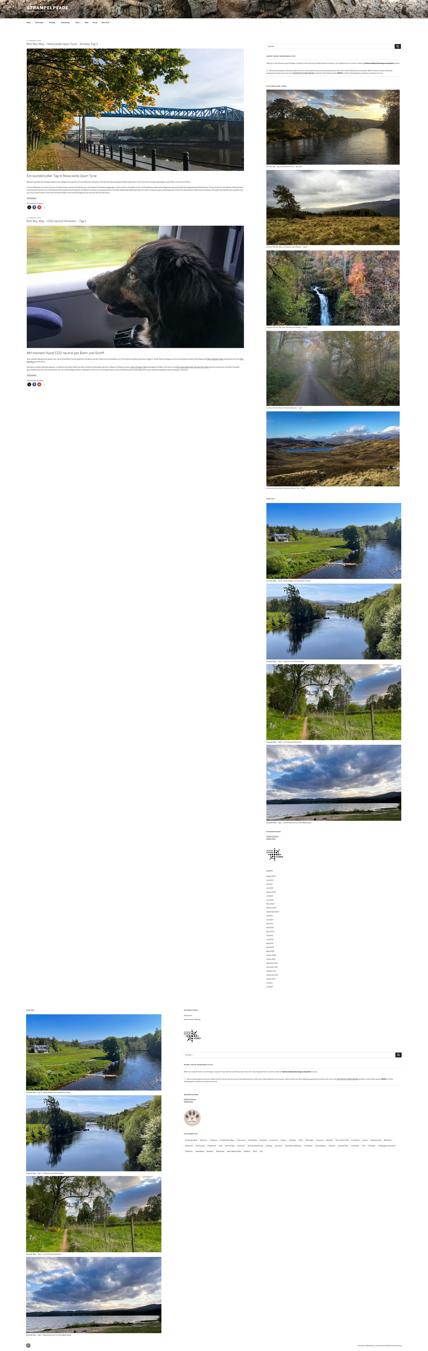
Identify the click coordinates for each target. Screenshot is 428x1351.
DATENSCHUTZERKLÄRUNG (303, 73)
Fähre (301, 1140)
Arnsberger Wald (191, 1140)
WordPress (370, 1346)
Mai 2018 (269, 943)
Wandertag (220, 1151)
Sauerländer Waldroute (293, 1146)
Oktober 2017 (271, 971)
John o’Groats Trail (138, 367)
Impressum (188, 1015)
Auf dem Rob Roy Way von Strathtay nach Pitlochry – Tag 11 (286, 247)
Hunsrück (319, 1140)
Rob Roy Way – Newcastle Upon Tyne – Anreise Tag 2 (62, 44)
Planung (52, 22)
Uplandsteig (199, 1151)
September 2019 (272, 912)
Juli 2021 (269, 884)
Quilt (220, 1146)
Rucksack (241, 1146)
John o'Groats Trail (341, 1140)
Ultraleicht (188, 1151)
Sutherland (355, 1146)
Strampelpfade (47, 7)
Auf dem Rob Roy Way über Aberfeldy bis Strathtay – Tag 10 (286, 327)
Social (95, 22)
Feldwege (292, 1140)
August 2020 (271, 892)
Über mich (105, 22)
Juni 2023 (269, 880)
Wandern (210, 1151)
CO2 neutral (241, 1140)
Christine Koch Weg (227, 1140)
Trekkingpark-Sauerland (386, 1146)
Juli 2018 (269, 935)
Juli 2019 (269, 916)
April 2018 (270, 947)
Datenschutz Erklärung (192, 1019)
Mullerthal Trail (376, 1140)
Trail (363, 1146)
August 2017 (271, 979)
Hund (77, 22)
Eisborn (283, 1140)
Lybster (365, 1140)
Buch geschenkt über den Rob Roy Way (192, 367)
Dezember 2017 (272, 963)
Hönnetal (329, 1140)
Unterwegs (39, 22)
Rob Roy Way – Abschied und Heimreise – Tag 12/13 (284, 166)
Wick (255, 1151)
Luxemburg (355, 1140)
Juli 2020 (269, 896)
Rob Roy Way (230, 1146)
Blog (86, 22)
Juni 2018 (269, 939)
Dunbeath (263, 1140)
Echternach (274, 1140)
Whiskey (247, 1151)
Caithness (213, 1140)
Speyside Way (343, 1146)
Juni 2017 (269, 987)
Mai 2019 (269, 924)
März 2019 (270, 931)
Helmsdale (309, 1140)
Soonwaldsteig (320, 1146)
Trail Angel (371, 1146)
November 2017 (272, 967)
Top (423, 1346)
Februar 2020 (271, 908)
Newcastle (189, 1146)
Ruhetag (269, 1146)
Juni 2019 (269, 920)
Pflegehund (212, 1146)
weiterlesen (31, 198)
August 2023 (271, 876)
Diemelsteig (252, 1140)
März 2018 (270, 951)
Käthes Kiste (271, 839)
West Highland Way (215, 359)
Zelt (261, 1151)
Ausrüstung (65, 22)
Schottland (308, 1146)
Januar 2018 (270, 959)
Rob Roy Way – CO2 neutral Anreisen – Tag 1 (56, 221)
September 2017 (272, 975)
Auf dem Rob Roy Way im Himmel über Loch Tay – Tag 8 (285, 488)
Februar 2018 (271, 955)
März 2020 (270, 904)
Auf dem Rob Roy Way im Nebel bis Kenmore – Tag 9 (284, 408)
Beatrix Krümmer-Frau (394, 1346)
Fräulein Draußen (272, 836)
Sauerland (278, 1146)
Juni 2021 (269, 888)
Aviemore (203, 1140)
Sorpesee (331, 1146)
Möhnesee (388, 1140)
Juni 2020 (270, 900)
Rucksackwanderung (255, 1146)
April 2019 (270, 927)
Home (29, 22)
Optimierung (200, 1146)
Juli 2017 (269, 983)
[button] (29, 207)
